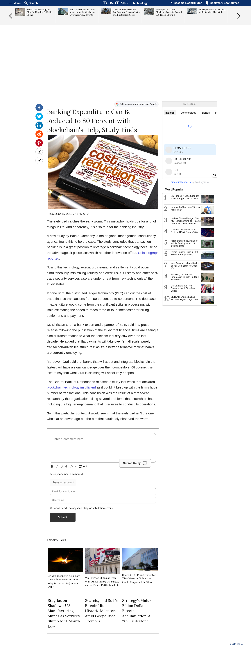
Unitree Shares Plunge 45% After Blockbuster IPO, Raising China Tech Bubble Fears (186, 221)
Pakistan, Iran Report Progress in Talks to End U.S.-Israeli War (185, 277)
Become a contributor (188, 2)
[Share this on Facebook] (39, 110)
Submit (62, 517)
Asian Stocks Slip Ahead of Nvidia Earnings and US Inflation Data (184, 243)
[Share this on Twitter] (39, 119)
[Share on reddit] (39, 136)
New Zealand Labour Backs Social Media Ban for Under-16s (185, 266)
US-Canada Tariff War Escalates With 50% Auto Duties (183, 288)
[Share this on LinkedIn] (39, 127)
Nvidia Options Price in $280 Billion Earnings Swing (185, 253)
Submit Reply (132, 463)
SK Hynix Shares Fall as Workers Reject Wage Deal (184, 298)
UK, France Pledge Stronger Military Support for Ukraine (185, 197)
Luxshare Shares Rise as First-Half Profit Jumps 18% (184, 231)
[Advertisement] (125, 73)
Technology (140, 3)
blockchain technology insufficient (71, 387)
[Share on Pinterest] (39, 145)
